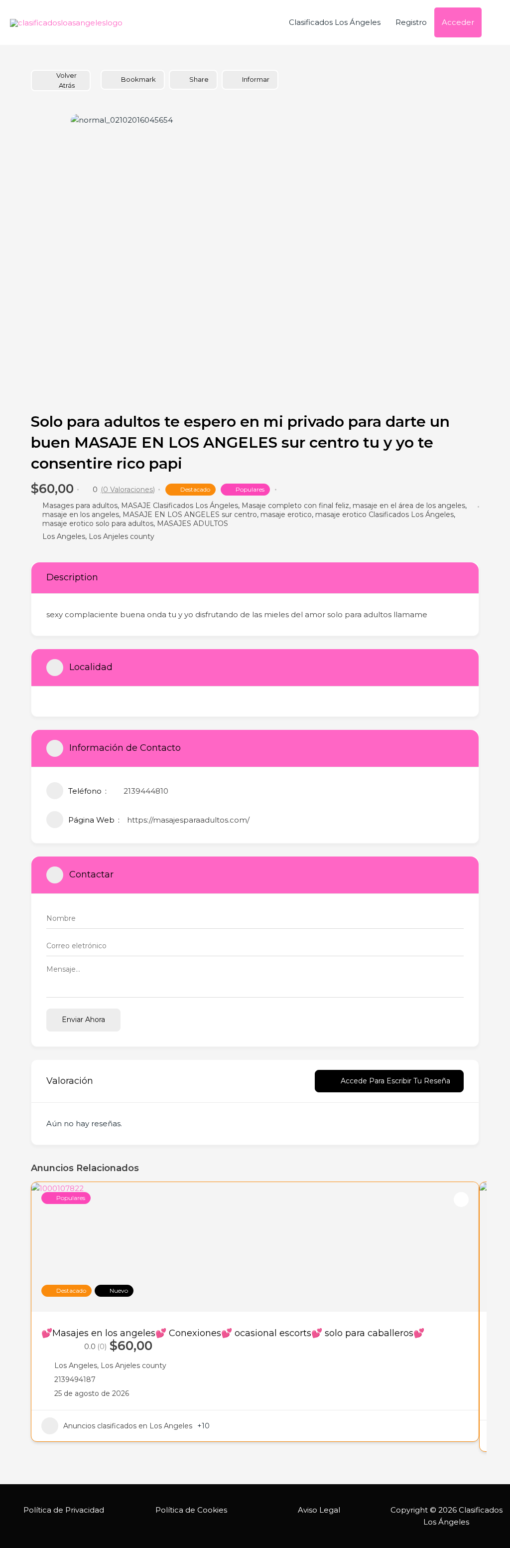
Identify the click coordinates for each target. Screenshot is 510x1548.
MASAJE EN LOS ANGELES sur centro (190, 514)
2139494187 (75, 1379)
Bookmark (138, 79)
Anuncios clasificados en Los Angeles (127, 1425)
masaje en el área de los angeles (409, 505)
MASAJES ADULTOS (192, 523)
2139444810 (146, 791)
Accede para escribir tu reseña (395, 1080)
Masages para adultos (80, 505)
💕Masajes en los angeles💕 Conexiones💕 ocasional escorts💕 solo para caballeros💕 (232, 1333)
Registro (411, 22)
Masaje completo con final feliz (295, 505)
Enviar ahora (83, 1019)
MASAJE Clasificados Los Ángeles (179, 505)
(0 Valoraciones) (128, 489)
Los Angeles (63, 536)
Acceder (458, 22)
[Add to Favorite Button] (461, 1199)
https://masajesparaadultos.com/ (188, 820)
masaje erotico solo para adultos (97, 523)
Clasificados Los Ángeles (335, 22)
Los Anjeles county (121, 536)
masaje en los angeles (80, 514)
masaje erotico (286, 514)
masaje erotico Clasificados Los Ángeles (384, 514)
